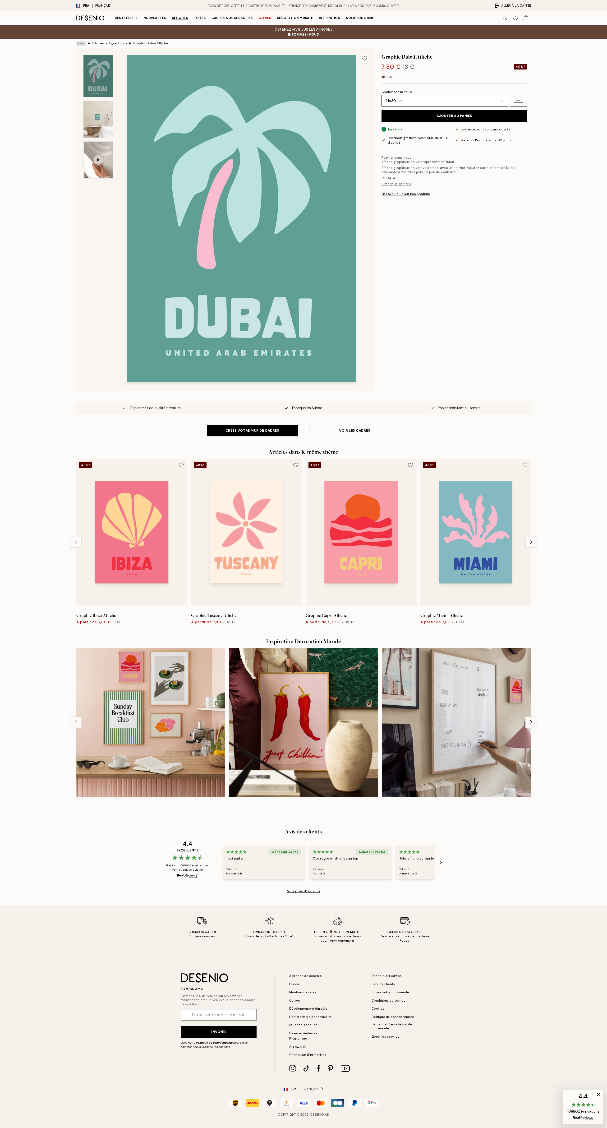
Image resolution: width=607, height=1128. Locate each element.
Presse (294, 984)
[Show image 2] (98, 119)
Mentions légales (302, 992)
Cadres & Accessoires (232, 18)
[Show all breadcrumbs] (81, 43)
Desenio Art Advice (387, 976)
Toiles (200, 18)
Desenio (317, 1115)
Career (294, 1001)
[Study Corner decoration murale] (456, 722)
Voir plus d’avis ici (303, 891)
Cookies (378, 1009)
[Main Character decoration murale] (303, 722)
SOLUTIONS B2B (359, 18)
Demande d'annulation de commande (392, 1026)
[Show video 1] (98, 160)
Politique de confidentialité (393, 1017)
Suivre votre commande (390, 992)
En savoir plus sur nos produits (406, 194)
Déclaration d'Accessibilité (310, 1017)
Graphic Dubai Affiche (150, 43)
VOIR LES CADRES (354, 430)
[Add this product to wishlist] (364, 57)
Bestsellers (126, 18)
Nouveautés (154, 18)
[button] (518, 100)
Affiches (180, 18)
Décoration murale (295, 18)
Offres (265, 18)
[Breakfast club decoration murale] (150, 722)
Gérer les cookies (386, 1037)
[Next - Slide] (531, 542)
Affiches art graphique (109, 43)
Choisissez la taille (397, 92)
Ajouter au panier (455, 116)
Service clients (383, 984)
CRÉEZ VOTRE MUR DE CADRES (252, 430)
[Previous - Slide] (76, 542)
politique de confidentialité (214, 1043)
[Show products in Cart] (526, 18)
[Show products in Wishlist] (515, 18)
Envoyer (219, 1032)
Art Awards (298, 1047)
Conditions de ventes (388, 1001)
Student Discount (303, 1025)
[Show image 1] (98, 76)
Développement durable (308, 1009)
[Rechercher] (505, 18)
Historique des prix (396, 184)
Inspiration (329, 18)
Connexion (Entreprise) (307, 1055)
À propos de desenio (305, 976)
